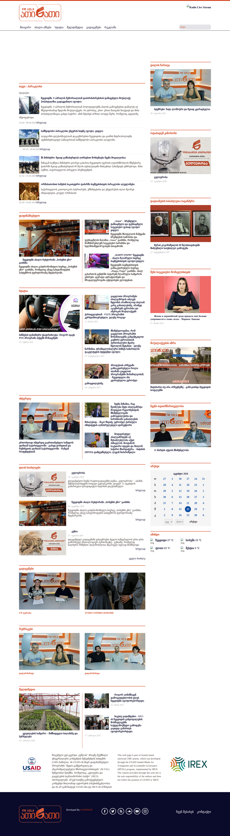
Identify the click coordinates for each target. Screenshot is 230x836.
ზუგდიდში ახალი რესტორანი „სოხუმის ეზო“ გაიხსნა (101, 502)
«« (155, 474)
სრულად (41, 122)
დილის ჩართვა (26, 673)
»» (206, 474)
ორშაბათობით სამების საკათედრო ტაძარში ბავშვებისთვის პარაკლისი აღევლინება (88, 184)
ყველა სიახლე (137, 558)
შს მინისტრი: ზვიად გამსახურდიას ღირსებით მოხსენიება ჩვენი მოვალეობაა (83, 157)
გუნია (75, 531)
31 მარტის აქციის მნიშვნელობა (171, 450)
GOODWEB (86, 810)
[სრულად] (210, 118)
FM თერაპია (25, 613)
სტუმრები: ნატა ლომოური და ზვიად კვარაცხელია (182, 109)
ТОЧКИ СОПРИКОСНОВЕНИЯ (99, 613)
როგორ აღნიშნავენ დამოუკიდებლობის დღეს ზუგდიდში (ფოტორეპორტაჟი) (127, 698)
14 (180, 503)
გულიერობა (78, 473)
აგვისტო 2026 (180, 473)
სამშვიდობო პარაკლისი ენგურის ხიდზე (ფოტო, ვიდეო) (72, 131)
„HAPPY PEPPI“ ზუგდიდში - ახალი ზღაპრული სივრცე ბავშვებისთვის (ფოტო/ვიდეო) (127, 258)
